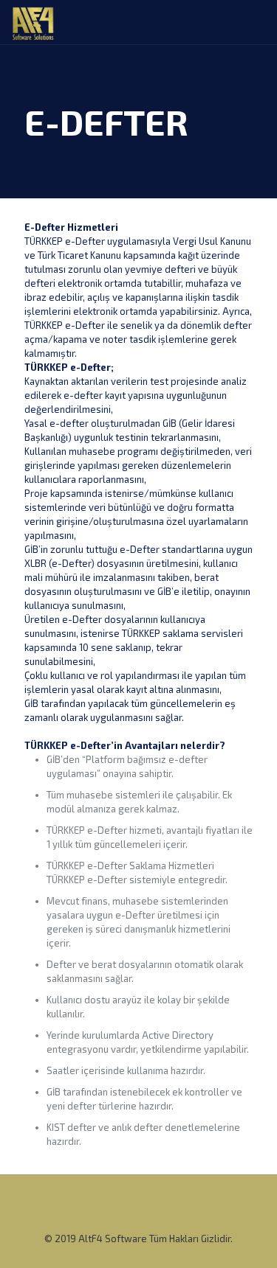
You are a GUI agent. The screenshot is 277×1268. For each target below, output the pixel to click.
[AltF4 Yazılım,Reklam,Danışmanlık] (33, 22)
